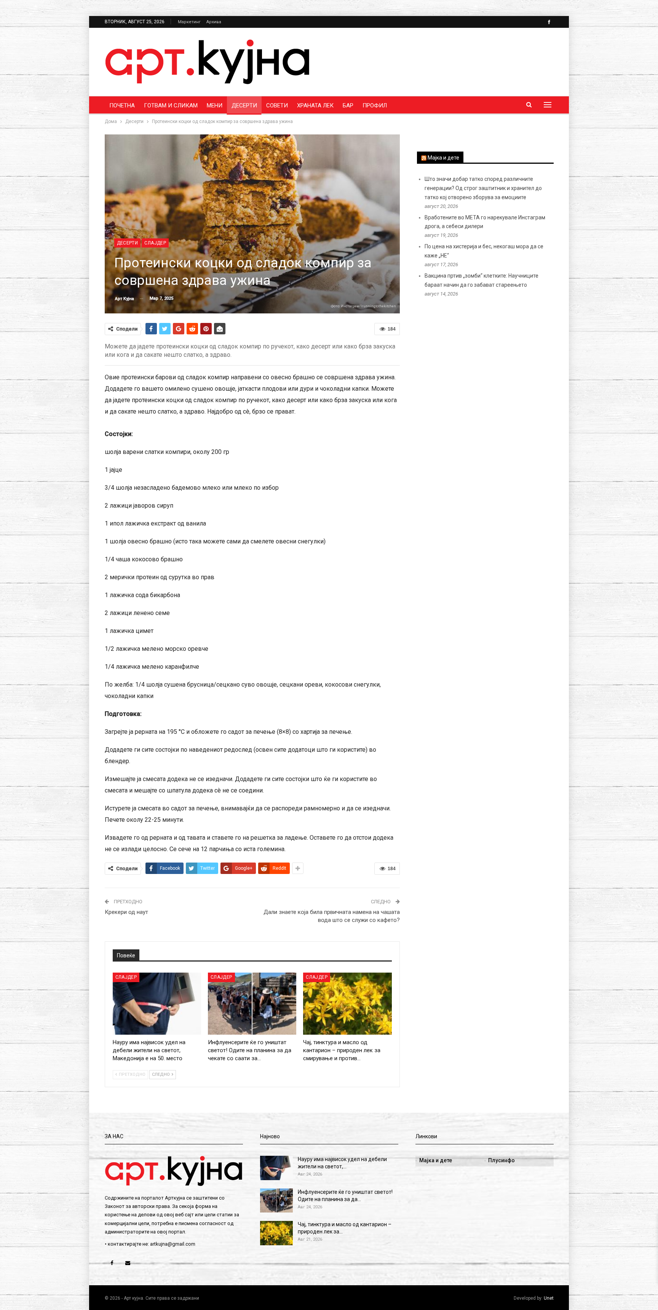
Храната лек (315, 105)
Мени (214, 105)
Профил (375, 105)
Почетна (122, 105)
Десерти (244, 105)
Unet (549, 1298)
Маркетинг (189, 21)
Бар (348, 105)
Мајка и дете (443, 158)
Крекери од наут (126, 912)
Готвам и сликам (171, 105)
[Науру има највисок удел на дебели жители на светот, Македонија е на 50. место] (157, 1004)
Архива (213, 21)
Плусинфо (501, 1160)
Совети (277, 105)
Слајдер (155, 243)
